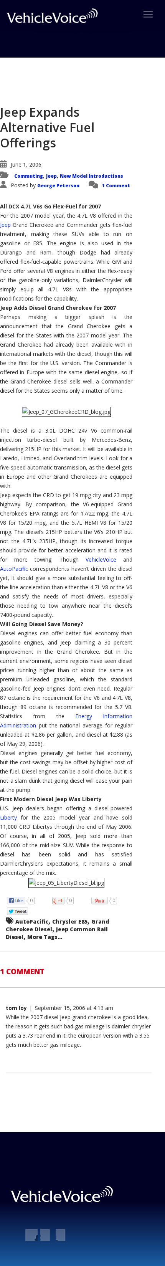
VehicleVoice (101, 559)
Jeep (51, 176)
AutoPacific (14, 568)
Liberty (8, 817)
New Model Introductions (91, 176)
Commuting (28, 176)
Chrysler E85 (69, 921)
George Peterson (58, 185)
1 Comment (116, 185)
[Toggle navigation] (148, 14)
